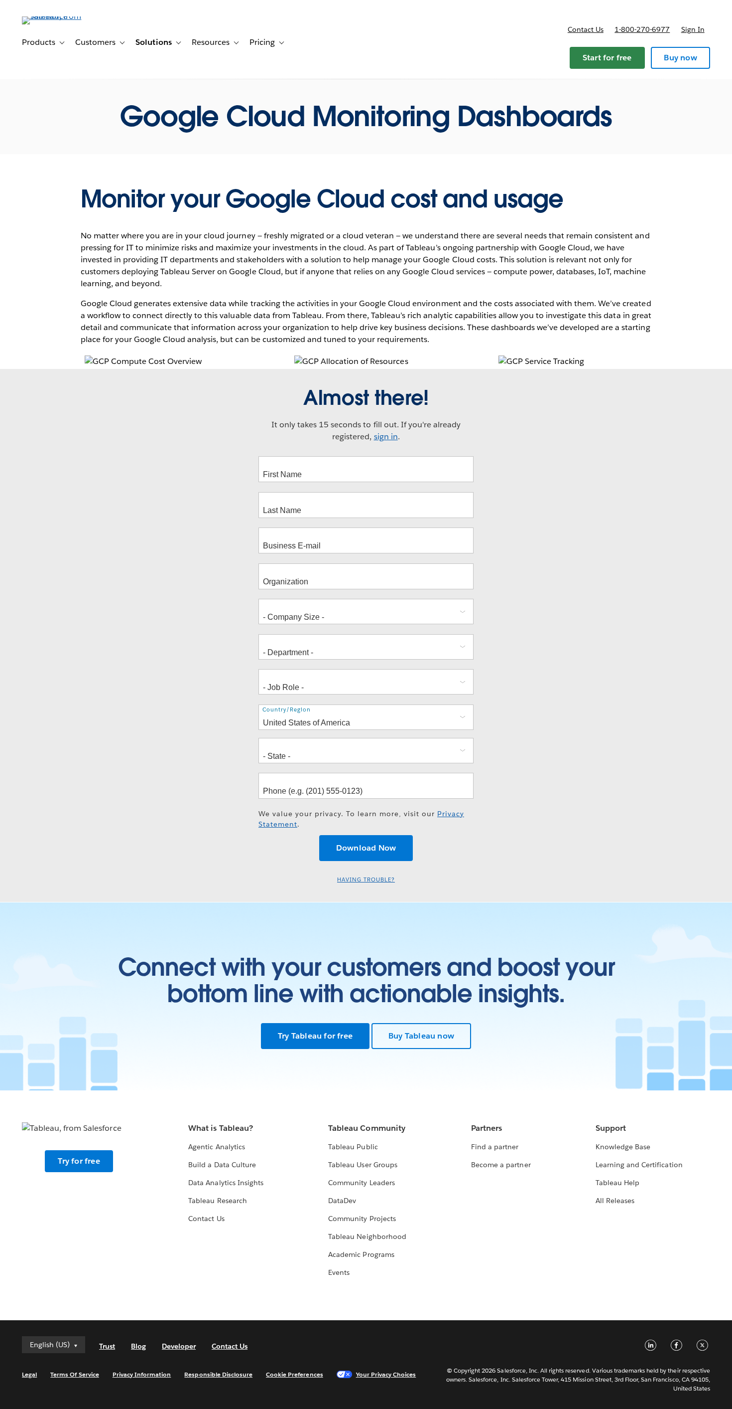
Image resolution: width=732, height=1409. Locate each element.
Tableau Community (366, 1128)
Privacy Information (142, 1374)
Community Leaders (361, 1182)
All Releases (615, 1200)
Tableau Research (217, 1200)
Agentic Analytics (216, 1146)
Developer (179, 1346)
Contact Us (206, 1218)
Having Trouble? (366, 879)
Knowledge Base (623, 1146)
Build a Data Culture (221, 1164)
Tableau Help (617, 1182)
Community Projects (361, 1218)
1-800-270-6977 (642, 29)
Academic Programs (361, 1254)
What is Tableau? (220, 1128)
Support (611, 1128)
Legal (29, 1374)
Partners (486, 1128)
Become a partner (500, 1164)
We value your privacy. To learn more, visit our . (361, 819)
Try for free (79, 1161)
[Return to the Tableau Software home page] (59, 16)
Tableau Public (352, 1146)
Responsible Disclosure (218, 1374)
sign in (386, 436)
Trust (107, 1346)
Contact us (586, 29)
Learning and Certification (639, 1164)
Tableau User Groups (362, 1164)
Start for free (607, 57)
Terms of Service (74, 1374)
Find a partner (494, 1146)
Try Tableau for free (315, 1036)
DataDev (342, 1200)
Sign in (693, 29)
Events (339, 1272)
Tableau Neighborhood (367, 1236)
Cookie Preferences (294, 1374)
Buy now (680, 57)
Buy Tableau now (421, 1036)
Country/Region (286, 709)
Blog (138, 1346)
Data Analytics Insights (225, 1182)
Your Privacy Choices (386, 1374)
